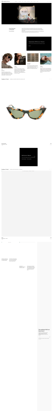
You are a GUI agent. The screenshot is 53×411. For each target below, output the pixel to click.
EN (47, 1)
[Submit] (49, 336)
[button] (33, 156)
